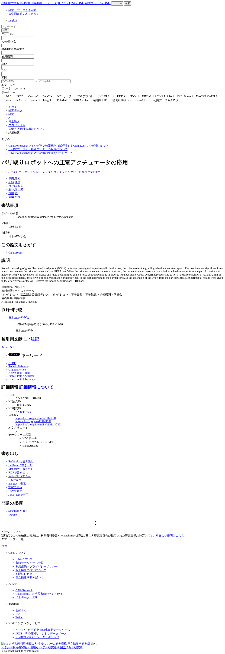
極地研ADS (100, 100)
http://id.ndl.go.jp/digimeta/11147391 (35, 418)
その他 (12, 514)
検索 (127, 3)
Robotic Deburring (18, 366)
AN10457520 (23, 411)
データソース (9, 92)
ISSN (4, 63)
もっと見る (8, 347)
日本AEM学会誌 (18, 317)
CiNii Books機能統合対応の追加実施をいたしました (40, 152)
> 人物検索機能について (30, 128)
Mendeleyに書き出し (21, 468)
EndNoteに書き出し (20, 465)
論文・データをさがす (22, 10)
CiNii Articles (164, 96)
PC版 (4, 546)
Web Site (76, 171)
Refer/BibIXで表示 (19, 476)
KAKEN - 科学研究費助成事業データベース (42, 629)
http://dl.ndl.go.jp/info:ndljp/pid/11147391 (38, 424)
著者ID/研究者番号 (13, 49)
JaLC (8, 96)
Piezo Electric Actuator (21, 375)
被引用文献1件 (91, 171)
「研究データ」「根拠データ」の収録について (38, 149)
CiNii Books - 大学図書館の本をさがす (39, 593)
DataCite (47, 96)
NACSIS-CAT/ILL (206, 96)
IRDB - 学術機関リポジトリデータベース (41, 633)
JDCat (133, 96)
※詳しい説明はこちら (170, 535)
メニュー (117, 3)
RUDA (121, 96)
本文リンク (8, 84)
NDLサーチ (64, 96)
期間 (4, 77)
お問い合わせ (23, 573)
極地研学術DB (121, 100)
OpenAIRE (142, 100)
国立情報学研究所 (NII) (29, 577)
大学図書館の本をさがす (23, 13)
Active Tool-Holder (19, 372)
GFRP (12, 363)
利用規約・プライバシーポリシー (36, 566)
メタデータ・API (26, 597)
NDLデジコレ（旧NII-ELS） (94, 96)
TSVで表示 (15, 487)
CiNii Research (24, 590)
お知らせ (21, 610)
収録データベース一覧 (29, 562)
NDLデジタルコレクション (18, 171)
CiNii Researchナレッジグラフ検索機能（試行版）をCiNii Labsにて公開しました (58, 145)
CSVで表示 (15, 490)
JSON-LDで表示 (18, 494)
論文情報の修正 (18, 511)
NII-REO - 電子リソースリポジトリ (37, 637)
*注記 (33, 339)
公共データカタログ (166, 100)
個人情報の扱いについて (30, 570)
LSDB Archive (80, 100)
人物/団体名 (8, 41)
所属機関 (7, 56)
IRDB (20, 96)
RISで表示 (14, 479)
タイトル (7, 34)
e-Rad (35, 100)
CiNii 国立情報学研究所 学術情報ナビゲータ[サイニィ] (35, 3)
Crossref (33, 96)
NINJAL (147, 96)
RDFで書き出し (18, 472)
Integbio (47, 100)
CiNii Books (184, 96)
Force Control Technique (22, 379)
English (12, 20)
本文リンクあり (15, 88)
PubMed (61, 100)
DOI (4, 70)
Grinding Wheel (17, 369)
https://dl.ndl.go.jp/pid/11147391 (33, 421)
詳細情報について (36, 387)
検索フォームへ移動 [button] (98, 3)
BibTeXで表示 (17, 483)
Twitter (19, 617)
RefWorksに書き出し (21, 461)
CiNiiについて (24, 559)
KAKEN (21, 100)
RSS (18, 613)
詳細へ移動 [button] (77, 3)
